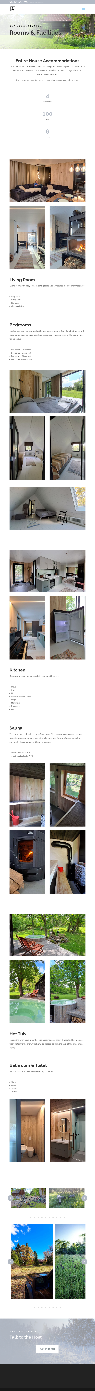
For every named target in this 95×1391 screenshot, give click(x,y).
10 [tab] (64, 1217)
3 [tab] (38, 1217)
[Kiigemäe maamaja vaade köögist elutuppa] (27, 237)
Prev (11, 1198)
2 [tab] (34, 1217)
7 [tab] (53, 1217)
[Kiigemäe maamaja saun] (27, 795)
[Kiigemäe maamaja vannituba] (67, 1130)
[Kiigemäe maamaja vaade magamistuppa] (27, 628)
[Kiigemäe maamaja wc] (27, 1130)
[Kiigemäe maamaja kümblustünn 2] (27, 992)
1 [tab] (30, 1217)
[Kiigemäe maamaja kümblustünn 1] (67, 992)
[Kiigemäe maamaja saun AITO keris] (27, 862)
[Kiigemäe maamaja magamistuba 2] (67, 448)
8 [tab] (56, 1217)
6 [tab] (49, 1217)
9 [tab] (60, 1217)
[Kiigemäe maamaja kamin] (67, 237)
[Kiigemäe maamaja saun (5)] (67, 795)
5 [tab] (45, 1217)
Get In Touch (47, 1348)
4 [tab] (42, 1217)
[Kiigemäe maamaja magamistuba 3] (27, 448)
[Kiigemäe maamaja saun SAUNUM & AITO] (67, 862)
